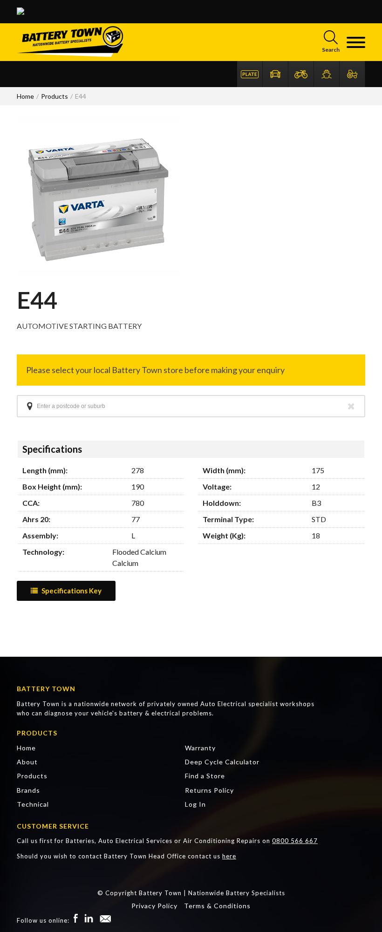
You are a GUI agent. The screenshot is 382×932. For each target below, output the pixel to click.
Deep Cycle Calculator (222, 762)
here (229, 856)
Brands (28, 790)
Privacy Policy (154, 906)
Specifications (52, 449)
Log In (195, 804)
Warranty (200, 748)
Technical (33, 804)
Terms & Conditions (217, 906)
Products (32, 776)
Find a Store (205, 776)
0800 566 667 (295, 840)
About (27, 762)
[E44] (98, 274)
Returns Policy (209, 790)
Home (26, 748)
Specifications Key (71, 590)
